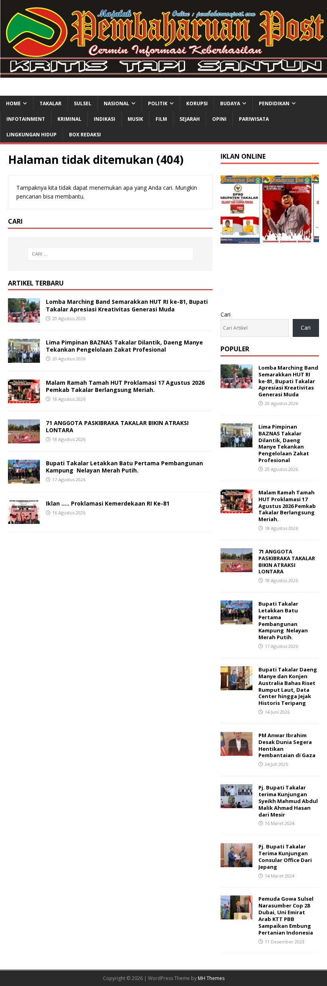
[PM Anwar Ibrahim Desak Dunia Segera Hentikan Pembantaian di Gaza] (236, 751)
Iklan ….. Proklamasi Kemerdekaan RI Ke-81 (107, 503)
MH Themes (211, 978)
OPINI (219, 119)
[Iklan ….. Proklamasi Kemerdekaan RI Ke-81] (24, 519)
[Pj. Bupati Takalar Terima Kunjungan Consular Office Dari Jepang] (236, 862)
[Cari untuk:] (110, 254)
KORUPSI (197, 103)
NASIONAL (116, 103)
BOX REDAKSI (85, 134)
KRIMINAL (69, 119)
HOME (13, 103)
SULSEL (82, 103)
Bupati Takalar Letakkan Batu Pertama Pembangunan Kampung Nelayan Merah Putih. (124, 466)
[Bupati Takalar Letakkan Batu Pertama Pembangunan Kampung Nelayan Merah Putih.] (24, 479)
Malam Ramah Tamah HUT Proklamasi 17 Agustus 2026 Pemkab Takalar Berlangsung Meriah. (125, 386)
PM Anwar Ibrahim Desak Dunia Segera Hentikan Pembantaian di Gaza (286, 745)
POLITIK (157, 103)
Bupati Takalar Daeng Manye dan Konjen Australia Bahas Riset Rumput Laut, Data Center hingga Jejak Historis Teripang (287, 686)
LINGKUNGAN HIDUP (31, 134)
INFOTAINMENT (25, 119)
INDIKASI (104, 119)
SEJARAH (189, 119)
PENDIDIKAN (274, 103)
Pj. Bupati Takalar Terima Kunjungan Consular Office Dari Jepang (285, 856)
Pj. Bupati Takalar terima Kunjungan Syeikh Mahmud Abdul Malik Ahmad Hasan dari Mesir (288, 801)
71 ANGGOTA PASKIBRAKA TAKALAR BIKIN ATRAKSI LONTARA (117, 426)
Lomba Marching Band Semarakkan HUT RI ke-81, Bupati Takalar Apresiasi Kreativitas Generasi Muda (127, 305)
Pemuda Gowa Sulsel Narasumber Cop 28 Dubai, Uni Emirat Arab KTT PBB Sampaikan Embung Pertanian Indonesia (285, 915)
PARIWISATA (254, 119)
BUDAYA (230, 103)
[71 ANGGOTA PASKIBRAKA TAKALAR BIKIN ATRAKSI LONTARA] (24, 438)
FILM (161, 119)
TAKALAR (50, 103)
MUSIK (135, 119)
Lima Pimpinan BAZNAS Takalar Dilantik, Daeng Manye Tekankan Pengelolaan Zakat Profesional (124, 346)
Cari (225, 314)
